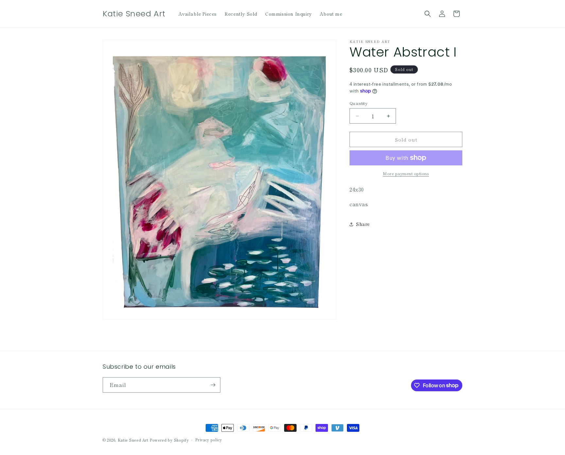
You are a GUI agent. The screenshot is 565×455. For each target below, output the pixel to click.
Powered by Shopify (169, 440)
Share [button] (363, 224)
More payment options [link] (406, 173)
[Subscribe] (213, 385)
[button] (427, 14)
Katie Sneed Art (133, 440)
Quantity (359, 103)
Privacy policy (208, 439)
